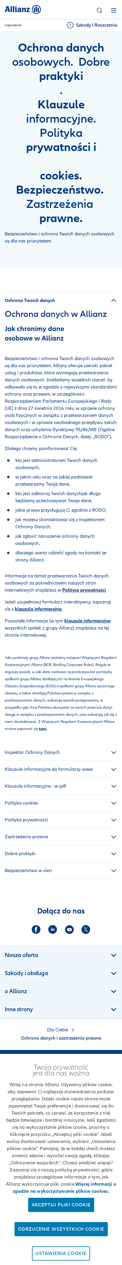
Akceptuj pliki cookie (61, 1205)
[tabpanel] (61, 514)
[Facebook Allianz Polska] (36, 929)
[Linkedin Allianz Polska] (52, 929)
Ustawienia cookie (61, 1253)
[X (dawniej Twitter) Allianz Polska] (86, 929)
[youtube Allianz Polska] (69, 929)
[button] (99, 10)
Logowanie (13, 25)
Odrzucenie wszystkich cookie (61, 1229)
